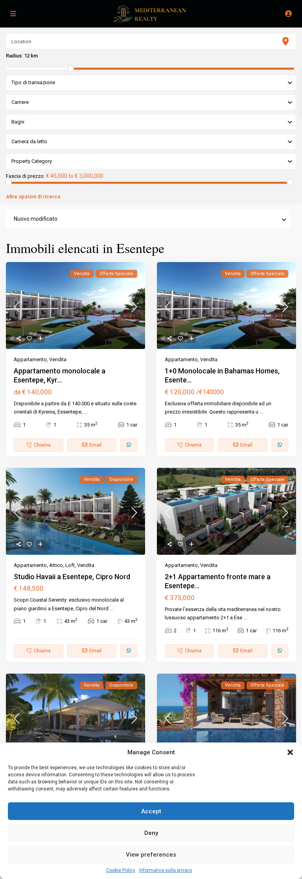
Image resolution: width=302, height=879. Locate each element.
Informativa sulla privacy (165, 870)
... (85, 412)
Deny (151, 833)
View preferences (151, 854)
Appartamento (30, 359)
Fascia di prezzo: (25, 176)
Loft (70, 565)
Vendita (57, 359)
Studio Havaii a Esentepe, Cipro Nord (72, 576)
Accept (151, 811)
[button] (290, 752)
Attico (56, 565)
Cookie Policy (120, 870)
